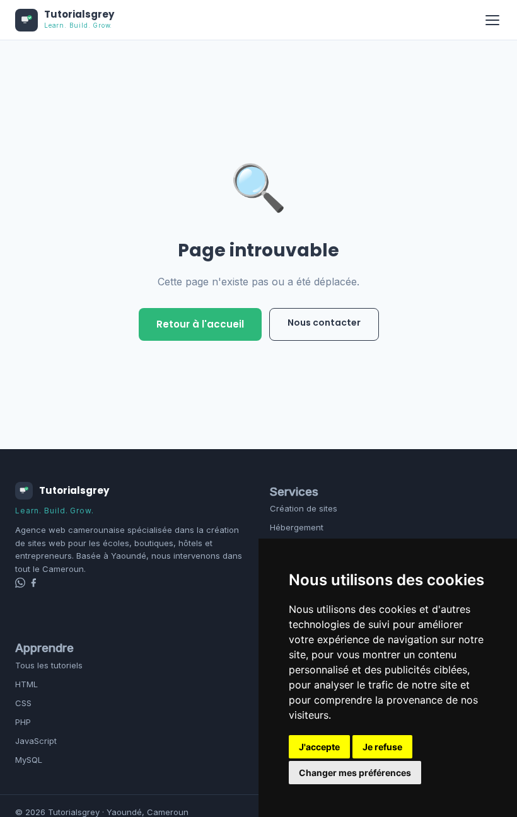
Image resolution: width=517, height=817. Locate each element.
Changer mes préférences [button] (355, 772)
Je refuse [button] (382, 746)
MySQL (28, 760)
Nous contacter (324, 322)
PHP (23, 722)
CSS (23, 703)
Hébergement (296, 527)
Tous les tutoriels (49, 665)
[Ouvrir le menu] (492, 20)
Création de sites (303, 508)
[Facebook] (33, 584)
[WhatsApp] (21, 584)
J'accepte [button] (319, 746)
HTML (26, 684)
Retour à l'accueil (200, 324)
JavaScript (36, 741)
